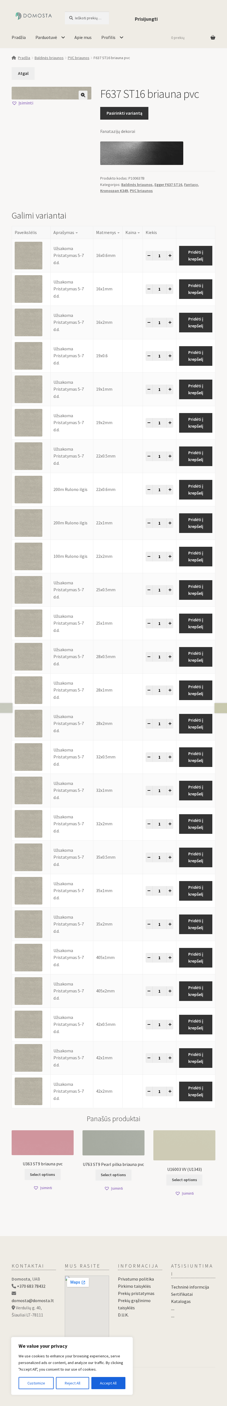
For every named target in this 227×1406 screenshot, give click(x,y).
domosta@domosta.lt (33, 1300)
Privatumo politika (136, 1279)
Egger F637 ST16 (168, 184)
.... (172, 1308)
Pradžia (19, 37)
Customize (36, 1383)
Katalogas (181, 1301)
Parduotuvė (46, 37)
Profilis (108, 37)
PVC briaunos (78, 57)
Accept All (108, 1383)
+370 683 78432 (31, 1286)
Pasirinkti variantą (124, 113)
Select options (42, 1174)
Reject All (72, 1383)
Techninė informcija (190, 1287)
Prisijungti (146, 19)
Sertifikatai (182, 1294)
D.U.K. (123, 1315)
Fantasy (191, 184)
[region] (72, 1366)
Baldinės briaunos (49, 57)
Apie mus (83, 37)
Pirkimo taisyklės (134, 1286)
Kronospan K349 (114, 190)
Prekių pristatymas (136, 1293)
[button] (83, 95)
